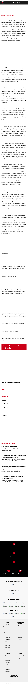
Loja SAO (8, 624)
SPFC (2, 2)
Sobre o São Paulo (7, 635)
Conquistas (7, 662)
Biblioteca (7, 658)
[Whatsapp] (8, 348)
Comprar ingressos (7, 626)
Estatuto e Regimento (7, 644)
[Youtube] (13, 2)
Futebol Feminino (7, 408)
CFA (20, 639)
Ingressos (4, 412)
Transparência (7, 649)
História (4, 415)
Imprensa (20, 658)
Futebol (3, 12)
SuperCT (20, 637)
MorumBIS (20, 635)
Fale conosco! (20, 655)
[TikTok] (21, 2)
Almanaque (7, 655)
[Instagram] (19, 2)
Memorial (7, 671)
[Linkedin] (10, 348)
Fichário (8, 667)
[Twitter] (17, 2)
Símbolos (8, 669)
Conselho (7, 641)
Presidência (7, 637)
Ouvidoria (7, 647)
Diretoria (8, 639)
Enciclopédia (8, 664)
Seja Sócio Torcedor (8, 629)
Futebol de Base (6, 404)
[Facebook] (15, 2)
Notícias (20, 625)
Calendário (7, 660)
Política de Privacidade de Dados (14, 677)
